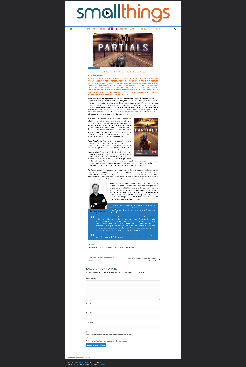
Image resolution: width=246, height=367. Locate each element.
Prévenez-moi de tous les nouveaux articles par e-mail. (106, 341)
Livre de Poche (146, 79)
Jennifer (100, 75)
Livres (132, 29)
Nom (88, 304)
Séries (102, 29)
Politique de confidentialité (79, 357)
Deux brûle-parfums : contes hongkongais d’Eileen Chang (142, 259)
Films (95, 29)
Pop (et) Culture (144, 29)
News (88, 29)
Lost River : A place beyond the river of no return (103, 259)
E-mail (89, 313)
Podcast (123, 29)
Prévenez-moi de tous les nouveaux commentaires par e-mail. (109, 334)
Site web (89, 322)
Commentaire (91, 278)
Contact (156, 29)
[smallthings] (70, 29)
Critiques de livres (94, 68)
